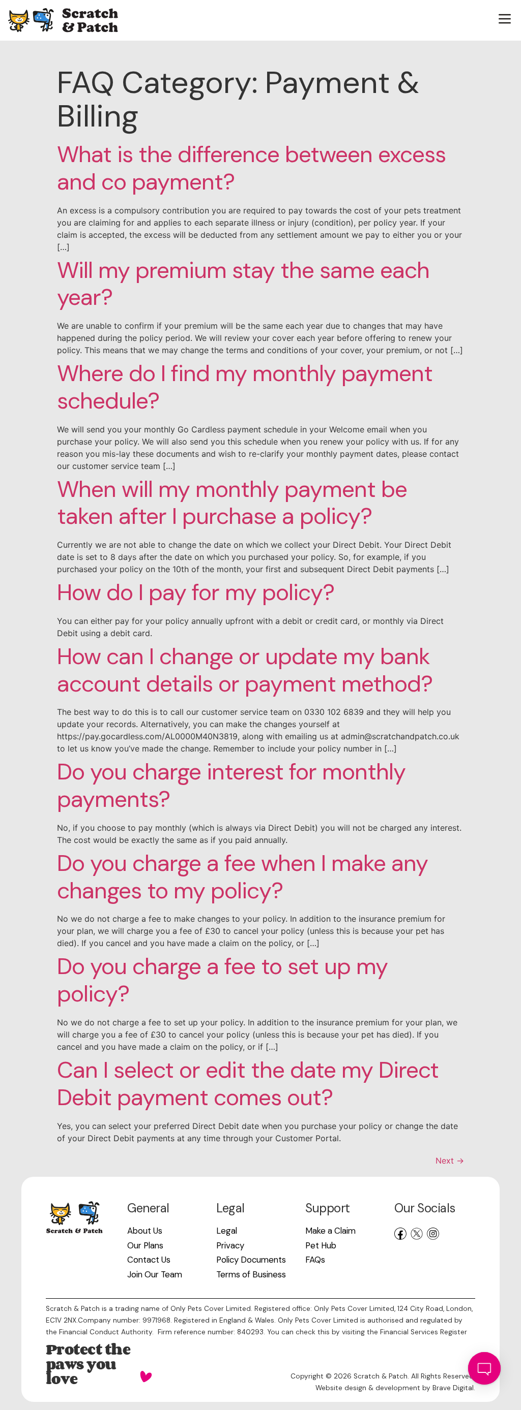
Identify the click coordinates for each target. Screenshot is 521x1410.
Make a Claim (330, 1230)
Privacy (230, 1245)
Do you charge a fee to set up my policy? (222, 980)
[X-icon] (417, 1234)
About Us (144, 1230)
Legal (226, 1230)
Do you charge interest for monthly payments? (231, 785)
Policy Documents (251, 1259)
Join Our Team (154, 1274)
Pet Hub (320, 1245)
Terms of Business (251, 1274)
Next (450, 1160)
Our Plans (145, 1245)
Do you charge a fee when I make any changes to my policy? (242, 877)
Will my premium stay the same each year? (243, 284)
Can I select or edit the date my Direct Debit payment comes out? (248, 1083)
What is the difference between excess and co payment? (251, 168)
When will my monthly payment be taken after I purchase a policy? (232, 503)
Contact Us (148, 1259)
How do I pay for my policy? (195, 592)
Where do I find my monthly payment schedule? (244, 387)
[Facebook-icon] (400, 1234)
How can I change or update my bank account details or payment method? (244, 670)
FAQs (315, 1259)
